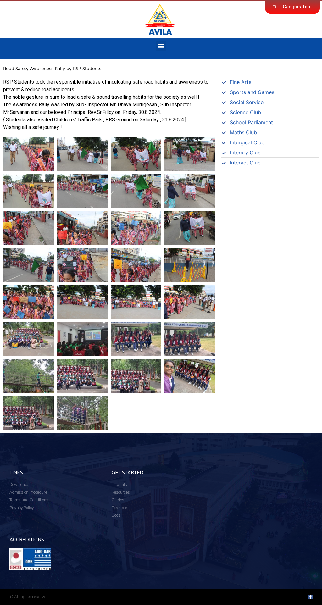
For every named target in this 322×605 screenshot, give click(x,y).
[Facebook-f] (310, 597)
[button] (161, 46)
